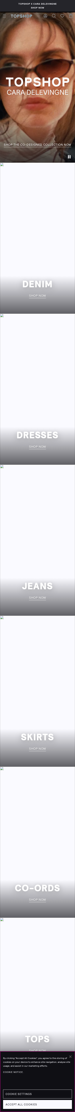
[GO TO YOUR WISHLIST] (62, 16)
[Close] (70, 1056)
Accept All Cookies (21, 1104)
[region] (37, 1081)
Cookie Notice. (13, 1072)
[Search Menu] (54, 16)
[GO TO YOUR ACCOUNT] (45, 16)
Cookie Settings (19, 1094)
